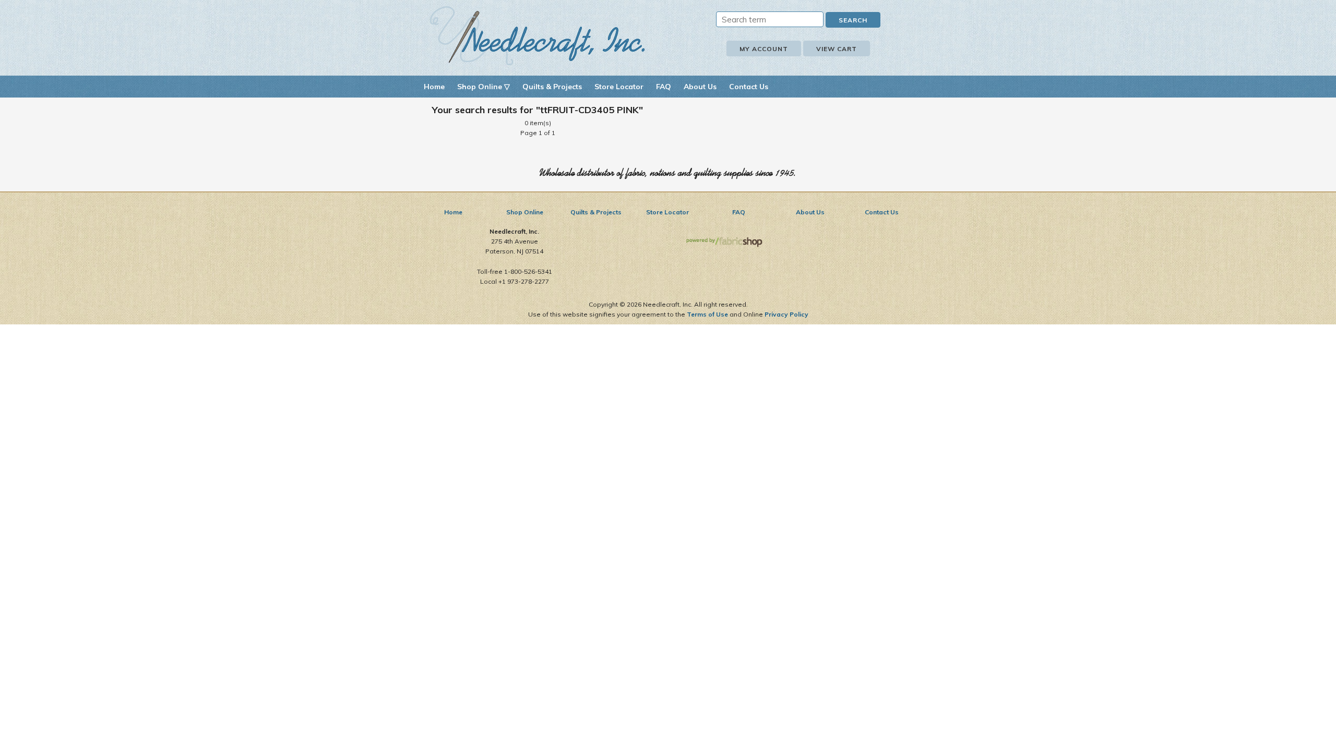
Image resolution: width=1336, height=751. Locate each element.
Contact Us (748, 86)
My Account (763, 49)
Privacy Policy (786, 314)
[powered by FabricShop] (724, 242)
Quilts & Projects (552, 86)
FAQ (663, 86)
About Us (700, 86)
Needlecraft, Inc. (537, 35)
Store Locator (618, 86)
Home (434, 86)
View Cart (836, 49)
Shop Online (524, 212)
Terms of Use (707, 314)
